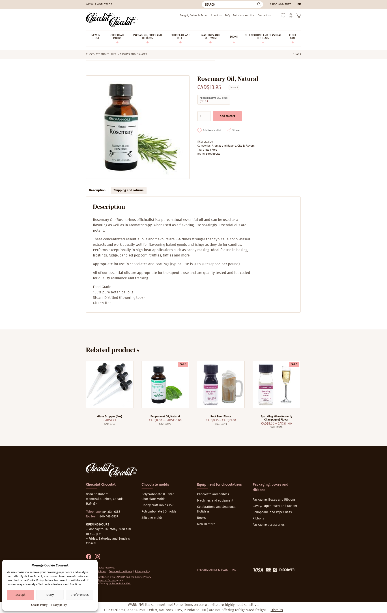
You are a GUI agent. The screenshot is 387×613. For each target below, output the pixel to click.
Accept (20, 594)
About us (216, 15)
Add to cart (227, 116)
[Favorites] (283, 16)
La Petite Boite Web (120, 583)
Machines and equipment (215, 500)
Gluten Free (210, 149)
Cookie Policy (39, 605)
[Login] (291, 17)
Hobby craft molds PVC (158, 505)
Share (236, 130)
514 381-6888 (111, 511)
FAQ (227, 15)
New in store (206, 524)
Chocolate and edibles (101, 54)
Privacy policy (58, 605)
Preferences (80, 594)
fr (299, 4)
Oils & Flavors (246, 145)
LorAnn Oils (213, 153)
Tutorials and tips (243, 15)
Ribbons (258, 518)
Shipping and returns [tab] (129, 190)
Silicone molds (152, 517)
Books (201, 517)
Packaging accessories (269, 524)
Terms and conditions (120, 571)
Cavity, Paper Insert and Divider (275, 506)
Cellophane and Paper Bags (272, 512)
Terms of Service (107, 580)
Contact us (264, 15)
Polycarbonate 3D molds (159, 511)
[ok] (259, 4)
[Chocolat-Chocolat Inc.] (112, 19)
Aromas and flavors (133, 54)
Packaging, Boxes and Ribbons (274, 499)
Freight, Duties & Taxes (194, 15)
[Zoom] (137, 127)
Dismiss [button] (277, 610)
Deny (50, 594)
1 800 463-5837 (280, 4)
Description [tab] (97, 190)
